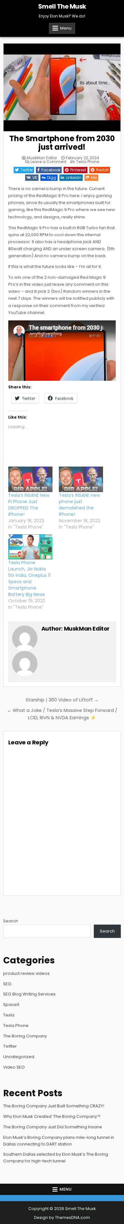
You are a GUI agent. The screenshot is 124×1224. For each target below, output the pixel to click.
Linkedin (73, 177)
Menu (66, 28)
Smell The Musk (62, 6)
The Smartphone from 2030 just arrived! (61, 142)
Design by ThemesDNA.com (62, 1217)
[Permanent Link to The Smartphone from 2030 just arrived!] (62, 87)
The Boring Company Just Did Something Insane (52, 1127)
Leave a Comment (48, 162)
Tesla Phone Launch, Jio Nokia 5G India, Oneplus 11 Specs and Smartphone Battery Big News (29, 578)
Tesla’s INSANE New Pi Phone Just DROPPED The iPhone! (28, 504)
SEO (7, 984)
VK (34, 177)
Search (10, 921)
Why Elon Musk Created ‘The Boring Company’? (51, 1116)
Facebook (50, 170)
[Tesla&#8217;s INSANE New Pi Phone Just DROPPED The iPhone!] (30, 479)
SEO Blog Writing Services (29, 994)
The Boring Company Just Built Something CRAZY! (53, 1106)
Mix (94, 177)
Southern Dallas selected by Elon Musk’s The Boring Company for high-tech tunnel (55, 1157)
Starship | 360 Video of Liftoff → (62, 700)
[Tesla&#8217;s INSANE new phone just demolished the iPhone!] (81, 479)
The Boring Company (25, 1036)
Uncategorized (18, 1057)
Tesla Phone (87, 161)
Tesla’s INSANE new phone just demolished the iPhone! (79, 504)
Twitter (26, 170)
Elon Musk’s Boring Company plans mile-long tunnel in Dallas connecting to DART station (58, 1140)
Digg (51, 177)
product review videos (26, 973)
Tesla (8, 1015)
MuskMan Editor (42, 158)
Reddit (102, 170)
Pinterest (78, 170)
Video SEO (14, 1067)
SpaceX (11, 1005)
